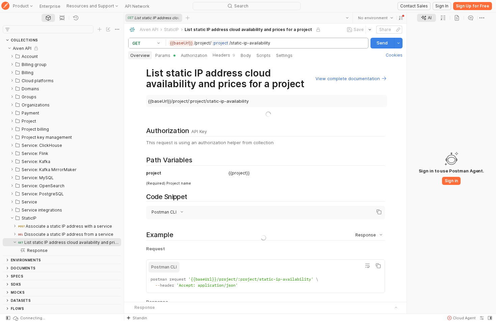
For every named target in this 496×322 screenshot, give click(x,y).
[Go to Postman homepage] (5, 6)
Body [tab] (246, 55)
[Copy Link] (398, 30)
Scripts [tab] (263, 55)
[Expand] (12, 56)
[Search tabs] (347, 18)
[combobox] (375, 18)
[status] (28, 318)
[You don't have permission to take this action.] (188, 18)
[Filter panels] (7, 29)
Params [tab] (162, 55)
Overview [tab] (140, 55)
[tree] (62, 150)
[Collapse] (9, 48)
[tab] (48, 18)
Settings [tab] (284, 55)
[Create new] (99, 29)
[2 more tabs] (482, 17)
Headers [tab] (224, 55)
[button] (401, 18)
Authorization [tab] (194, 55)
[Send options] (398, 43)
